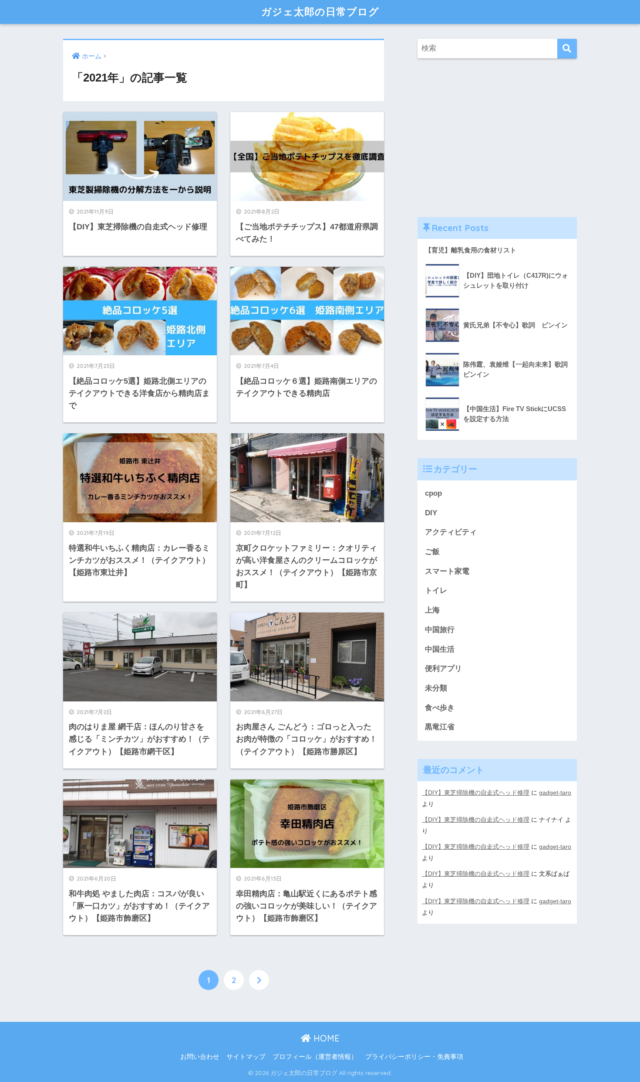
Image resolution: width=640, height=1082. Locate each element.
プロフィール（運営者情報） (315, 1056)
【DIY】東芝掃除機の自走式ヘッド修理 (475, 792)
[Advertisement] (497, 138)
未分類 (436, 688)
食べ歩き (440, 708)
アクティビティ (451, 532)
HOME (325, 1038)
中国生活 (440, 649)
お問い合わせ (199, 1056)
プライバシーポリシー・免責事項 (414, 1056)
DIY (431, 513)
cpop (433, 493)
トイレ (436, 590)
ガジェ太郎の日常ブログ (320, 11)
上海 (432, 610)
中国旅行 (440, 630)
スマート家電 (447, 571)
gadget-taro (555, 792)
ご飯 (432, 552)
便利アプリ (443, 668)
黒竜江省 (440, 727)
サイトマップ (246, 1056)
